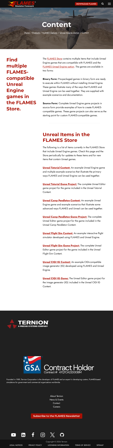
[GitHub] (62, 435)
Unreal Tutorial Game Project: (60, 184)
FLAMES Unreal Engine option (58, 66)
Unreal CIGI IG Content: (57, 262)
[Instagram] (42, 435)
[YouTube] (13, 435)
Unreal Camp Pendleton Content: (61, 200)
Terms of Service (83, 445)
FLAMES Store (54, 58)
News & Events (56, 399)
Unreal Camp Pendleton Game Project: (65, 217)
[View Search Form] (102, 4)
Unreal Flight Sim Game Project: (61, 245)
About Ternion (56, 396)
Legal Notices (16, 445)
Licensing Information (58, 445)
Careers (56, 406)
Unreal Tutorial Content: (56, 167)
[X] (52, 435)
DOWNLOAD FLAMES (86, 3)
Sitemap (100, 445)
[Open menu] (110, 3)
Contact (56, 403)
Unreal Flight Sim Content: (58, 233)
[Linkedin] (23, 435)
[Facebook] (33, 435)
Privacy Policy (35, 445)
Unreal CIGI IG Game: (55, 278)
